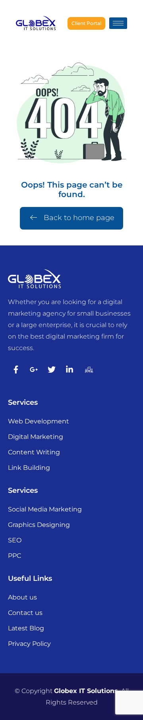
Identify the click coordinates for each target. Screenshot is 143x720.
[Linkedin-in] (69, 369)
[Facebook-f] (16, 369)
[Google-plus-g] (34, 369)
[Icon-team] (87, 369)
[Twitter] (52, 369)
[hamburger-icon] (118, 23)
